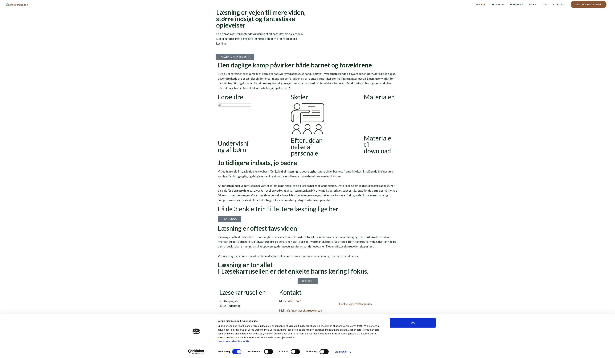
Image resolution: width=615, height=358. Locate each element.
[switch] (268, 351)
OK (413, 322)
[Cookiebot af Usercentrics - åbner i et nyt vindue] (196, 351)
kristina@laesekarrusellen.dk (304, 310)
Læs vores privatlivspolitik (233, 341)
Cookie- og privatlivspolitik (355, 304)
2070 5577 (294, 301)
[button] (589, 4)
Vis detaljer (341, 351)
